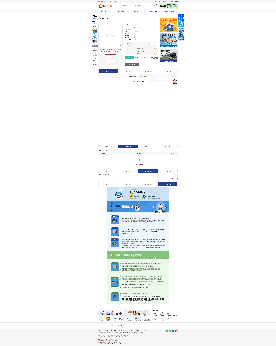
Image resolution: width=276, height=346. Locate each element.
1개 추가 (156, 44)
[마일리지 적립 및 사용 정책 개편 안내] (116, 327)
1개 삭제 (151, 44)
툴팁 (134, 35)
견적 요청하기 (132, 64)
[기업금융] (147, 319)
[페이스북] (173, 331)
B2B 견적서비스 (121, 11)
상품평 (128, 71)
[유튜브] (176, 331)
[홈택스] (108, 319)
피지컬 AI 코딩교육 (169, 11)
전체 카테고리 (104, 11)
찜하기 (138, 58)
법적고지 (130, 330)
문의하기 (174, 178)
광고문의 (144, 330)
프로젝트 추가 (129, 58)
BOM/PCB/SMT (138, 11)
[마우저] (130, 319)
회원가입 (164, 1)
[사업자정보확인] (126, 332)
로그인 (150, 1)
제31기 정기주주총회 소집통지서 (115, 325)
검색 (155, 5)
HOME (99, 15)
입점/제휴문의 (137, 330)
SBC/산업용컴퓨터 (153, 11)
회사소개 (100, 330)
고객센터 (154, 1)
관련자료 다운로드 (111, 56)
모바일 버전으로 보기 (153, 330)
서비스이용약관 (113, 330)
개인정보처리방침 (122, 330)
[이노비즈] (122, 319)
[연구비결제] (115, 319)
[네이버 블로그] (166, 331)
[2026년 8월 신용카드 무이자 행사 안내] (108, 1)
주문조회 (168, 1)
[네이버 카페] (170, 331)
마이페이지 (159, 1)
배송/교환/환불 (167, 71)
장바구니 (174, 1)
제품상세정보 (108, 71)
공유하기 (111, 61)
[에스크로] (138, 319)
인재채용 (106, 330)
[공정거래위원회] (102, 319)
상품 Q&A (148, 71)
